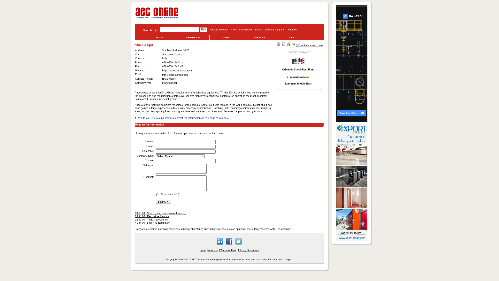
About (293, 37)
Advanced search (219, 29)
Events (258, 29)
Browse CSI (193, 37)
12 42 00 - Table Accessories (151, 219)
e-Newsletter (246, 29)
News (234, 29)
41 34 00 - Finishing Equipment (152, 222)
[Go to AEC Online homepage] (157, 18)
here (226, 117)
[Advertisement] (278, 158)
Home (159, 37)
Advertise (292, 29)
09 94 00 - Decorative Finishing (152, 216)
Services (259, 37)
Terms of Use (228, 250)
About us (213, 250)
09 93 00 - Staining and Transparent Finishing (160, 213)
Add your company (274, 29)
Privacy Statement (248, 250)
